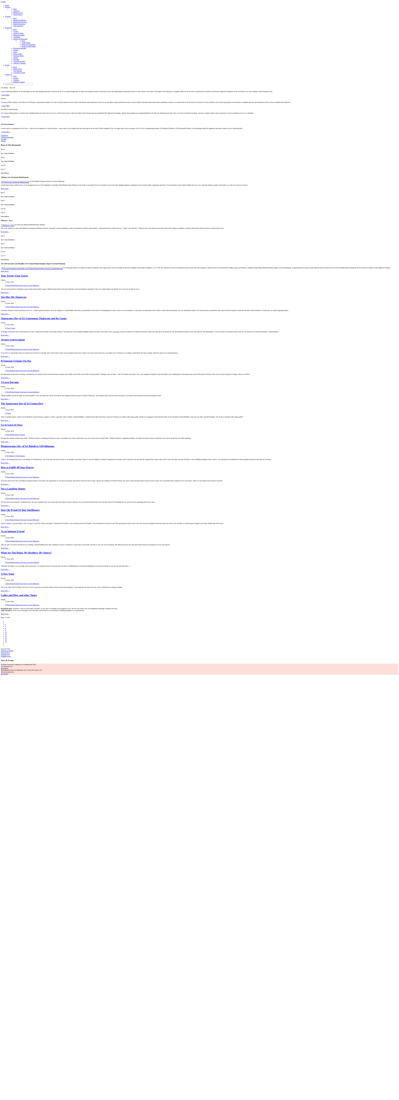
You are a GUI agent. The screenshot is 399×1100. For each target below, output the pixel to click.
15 (6, 642)
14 (6, 640)
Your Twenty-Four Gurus (14, 275)
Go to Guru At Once (12, 424)
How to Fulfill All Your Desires (17, 467)
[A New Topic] (22, 584)
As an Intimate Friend (12, 531)
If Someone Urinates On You (16, 361)
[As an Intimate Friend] (22, 541)
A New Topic (7, 574)
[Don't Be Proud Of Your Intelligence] (22, 520)
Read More (4, 668)
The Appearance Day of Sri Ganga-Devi (22, 403)
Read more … (5, 292)
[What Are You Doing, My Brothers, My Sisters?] (22, 562)
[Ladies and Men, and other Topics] (22, 605)
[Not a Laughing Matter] (22, 498)
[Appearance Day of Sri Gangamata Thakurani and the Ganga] (10, 328)
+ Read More (5, 95)
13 (6, 638)
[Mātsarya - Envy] (8, 225)
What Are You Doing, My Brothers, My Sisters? (26, 552)
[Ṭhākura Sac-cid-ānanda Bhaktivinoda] (15, 182)
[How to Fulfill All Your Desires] (22, 477)
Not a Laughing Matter (13, 488)
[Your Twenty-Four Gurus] (22, 285)
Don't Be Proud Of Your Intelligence (20, 510)
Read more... (5, 188)
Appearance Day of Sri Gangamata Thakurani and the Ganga (33, 318)
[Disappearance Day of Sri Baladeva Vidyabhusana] (15, 456)
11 (6, 634)
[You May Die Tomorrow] (22, 307)
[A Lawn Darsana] (22, 392)
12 (6, 636)
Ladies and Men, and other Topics (19, 595)
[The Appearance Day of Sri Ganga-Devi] (8, 413)
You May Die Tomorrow (14, 297)
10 (6, 632)
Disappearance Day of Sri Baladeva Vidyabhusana (27, 446)
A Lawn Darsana (10, 382)
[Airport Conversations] (22, 349)
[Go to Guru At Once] (15, 435)
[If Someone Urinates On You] (22, 371)
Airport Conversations (13, 339)
